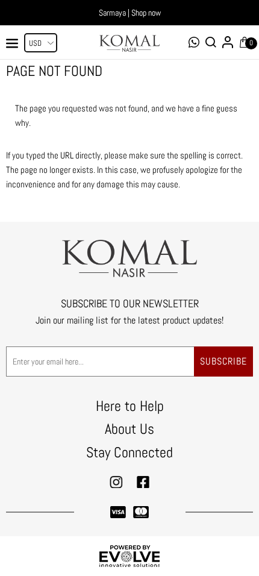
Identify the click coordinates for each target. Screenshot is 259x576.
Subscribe (223, 361)
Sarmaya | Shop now (130, 12)
